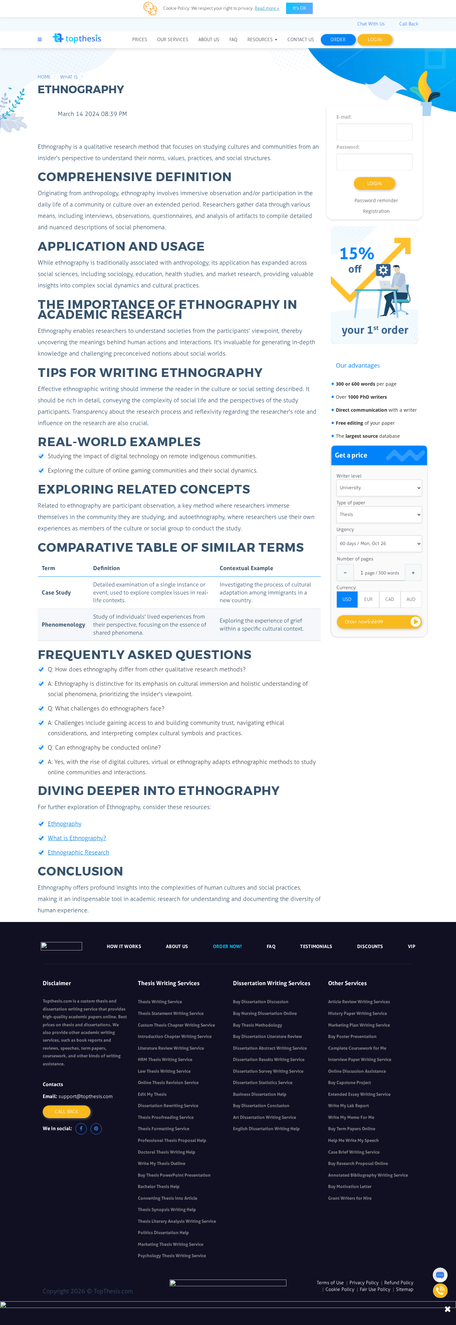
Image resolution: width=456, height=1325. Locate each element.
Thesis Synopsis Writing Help (167, 1209)
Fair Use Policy (375, 1289)
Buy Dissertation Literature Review (267, 1036)
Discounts (370, 946)
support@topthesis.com (85, 1096)
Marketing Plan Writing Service (359, 1025)
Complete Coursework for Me (357, 1048)
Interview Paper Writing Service (359, 1059)
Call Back (66, 1111)
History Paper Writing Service (357, 1013)
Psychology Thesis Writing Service (172, 1255)
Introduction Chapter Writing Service (175, 1036)
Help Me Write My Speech (353, 1140)
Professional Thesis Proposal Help (172, 1140)
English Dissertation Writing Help (266, 1128)
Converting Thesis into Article (167, 1198)
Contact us (300, 39)
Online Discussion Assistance (357, 1071)
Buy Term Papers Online (351, 1128)
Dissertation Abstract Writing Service (270, 1048)
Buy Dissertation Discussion (260, 1001)
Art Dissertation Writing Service (264, 1117)
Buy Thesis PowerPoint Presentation (174, 1175)
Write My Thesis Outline (161, 1163)
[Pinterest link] (96, 1129)
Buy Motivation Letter (350, 1186)
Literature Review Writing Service (171, 1048)
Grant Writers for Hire (350, 1198)
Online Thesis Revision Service (168, 1082)
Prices (139, 39)
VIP (411, 946)
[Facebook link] (81, 1129)
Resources (260, 39)
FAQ (271, 946)
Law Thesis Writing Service (164, 1071)
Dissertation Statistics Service (262, 1082)
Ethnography (64, 823)
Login (375, 39)
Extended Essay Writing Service (359, 1094)
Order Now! (227, 946)
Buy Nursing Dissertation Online (265, 1013)
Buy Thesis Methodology (257, 1025)
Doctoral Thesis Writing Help (166, 1152)
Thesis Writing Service (160, 1001)
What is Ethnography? (77, 838)
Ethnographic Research (78, 852)
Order (338, 39)
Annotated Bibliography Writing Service (368, 1175)
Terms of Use (330, 1283)
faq (233, 39)
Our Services (172, 39)
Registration (376, 211)
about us (208, 39)
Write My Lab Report (348, 1105)
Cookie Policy (339, 1289)
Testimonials (316, 946)
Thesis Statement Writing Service (171, 1013)
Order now (364, 622)
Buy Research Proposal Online (358, 1163)
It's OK (299, 8)
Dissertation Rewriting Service (168, 1105)
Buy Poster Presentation (352, 1036)
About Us (177, 946)
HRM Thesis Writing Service (165, 1059)
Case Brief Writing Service (354, 1152)
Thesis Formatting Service (163, 1128)
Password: (348, 147)
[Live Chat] (440, 1275)
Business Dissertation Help (259, 1094)
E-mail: (344, 117)
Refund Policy (398, 1283)
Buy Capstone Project (349, 1082)
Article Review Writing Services (359, 1001)
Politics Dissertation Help (163, 1232)
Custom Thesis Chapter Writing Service (176, 1025)
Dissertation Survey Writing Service (268, 1071)
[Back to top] (440, 1258)
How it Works (124, 946)
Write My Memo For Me (351, 1117)
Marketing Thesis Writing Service (170, 1244)
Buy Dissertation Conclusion (261, 1105)
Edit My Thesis (152, 1094)
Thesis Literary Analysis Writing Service (177, 1221)
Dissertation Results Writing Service (268, 1059)
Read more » (267, 8)
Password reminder (376, 200)
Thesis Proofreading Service (166, 1117)
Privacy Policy (364, 1283)
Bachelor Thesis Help (159, 1186)
